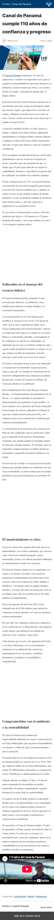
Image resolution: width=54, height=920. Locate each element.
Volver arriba (46, 907)
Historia (30, 896)
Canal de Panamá (13, 75)
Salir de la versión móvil (27, 915)
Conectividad (20, 896)
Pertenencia (41, 896)
